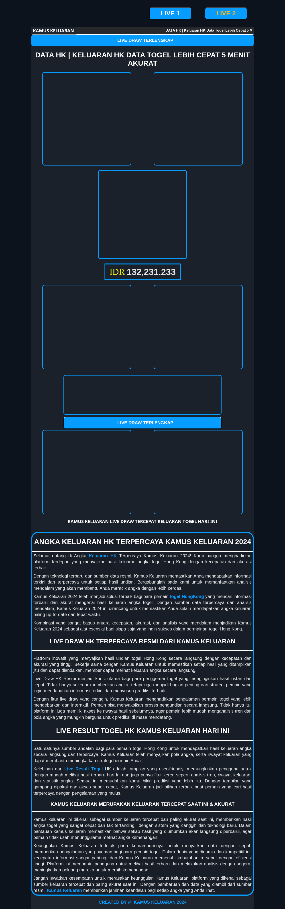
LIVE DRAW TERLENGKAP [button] (145, 40)
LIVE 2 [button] (226, 13)
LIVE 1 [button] (170, 13)
